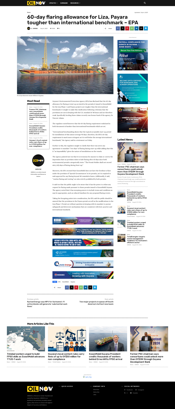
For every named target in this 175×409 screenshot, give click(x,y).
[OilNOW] (29, 28)
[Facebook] (118, 28)
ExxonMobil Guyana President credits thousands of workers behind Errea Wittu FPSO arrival (37, 130)
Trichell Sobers (131, 216)
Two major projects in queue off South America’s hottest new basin (96, 303)
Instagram (141, 390)
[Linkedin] (136, 28)
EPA (59, 282)
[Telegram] (146, 28)
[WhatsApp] (132, 28)
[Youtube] (131, 393)
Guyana (73, 282)
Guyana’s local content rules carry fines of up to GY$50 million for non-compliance (38, 143)
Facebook (130, 390)
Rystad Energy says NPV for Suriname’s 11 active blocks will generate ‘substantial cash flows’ (47, 304)
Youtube (135, 393)
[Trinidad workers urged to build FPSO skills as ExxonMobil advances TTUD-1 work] (121, 224)
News (29, 12)
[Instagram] (136, 390)
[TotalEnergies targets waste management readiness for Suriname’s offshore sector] (121, 238)
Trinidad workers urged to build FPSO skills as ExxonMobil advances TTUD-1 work (136, 225)
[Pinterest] (127, 28)
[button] (145, 3)
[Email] (141, 28)
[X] (123, 28)
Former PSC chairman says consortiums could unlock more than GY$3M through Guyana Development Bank (37, 114)
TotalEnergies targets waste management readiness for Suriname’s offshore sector (137, 240)
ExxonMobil (65, 282)
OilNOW (35, 28)
